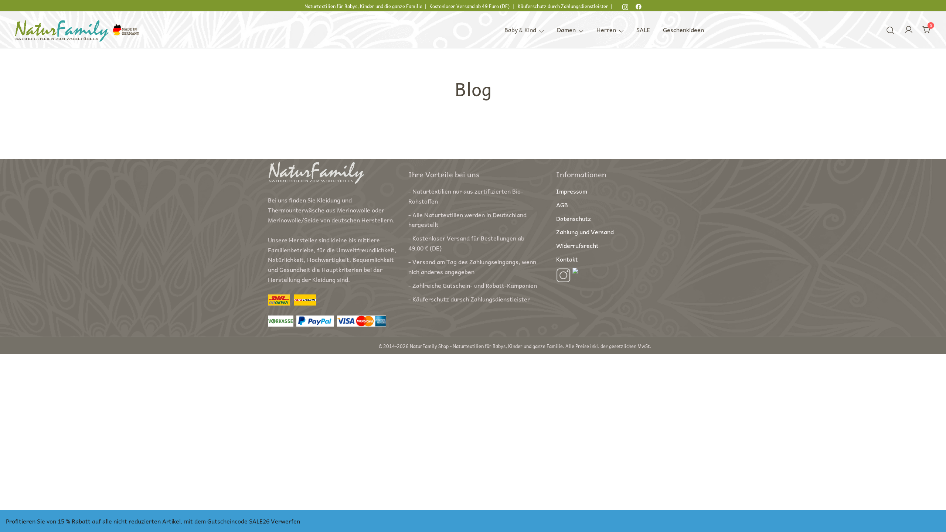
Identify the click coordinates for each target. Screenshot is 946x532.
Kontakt (567, 259)
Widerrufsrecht (577, 245)
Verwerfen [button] (285, 521)
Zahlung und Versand (585, 231)
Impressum (571, 191)
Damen (566, 29)
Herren (606, 29)
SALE (643, 29)
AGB (562, 204)
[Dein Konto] (908, 29)
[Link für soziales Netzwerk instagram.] (625, 5)
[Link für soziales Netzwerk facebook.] (639, 5)
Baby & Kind (520, 29)
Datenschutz (573, 218)
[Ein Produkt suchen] (890, 29)
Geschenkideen (683, 29)
